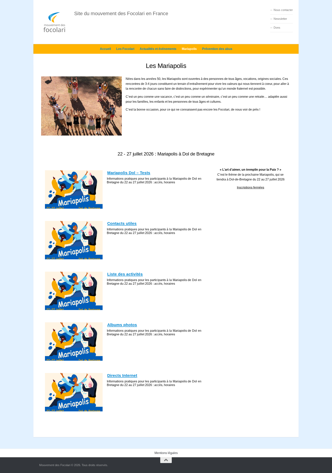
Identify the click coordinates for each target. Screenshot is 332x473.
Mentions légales (166, 453)
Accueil (105, 48)
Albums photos (122, 324)
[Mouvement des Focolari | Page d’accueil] (54, 22)
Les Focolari (125, 48)
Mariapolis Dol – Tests (128, 172)
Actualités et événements (158, 48)
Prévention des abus (217, 48)
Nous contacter (283, 10)
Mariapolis (189, 48)
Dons (277, 27)
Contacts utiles (122, 223)
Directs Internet (122, 375)
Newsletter (280, 18)
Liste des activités (125, 274)
